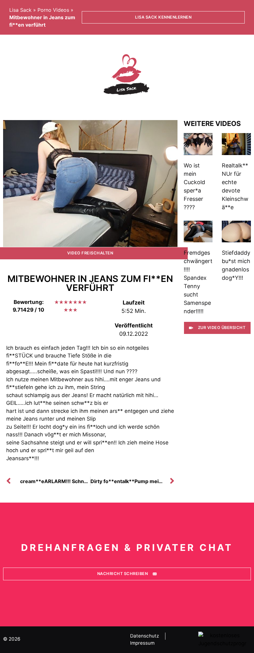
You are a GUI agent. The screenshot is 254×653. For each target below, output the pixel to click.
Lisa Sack (20, 10)
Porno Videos (53, 10)
